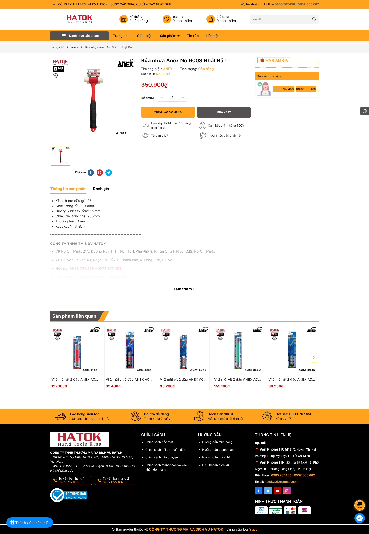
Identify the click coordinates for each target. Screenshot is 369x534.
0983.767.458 (284, 89)
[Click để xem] (93, 100)
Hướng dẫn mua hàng (217, 442)
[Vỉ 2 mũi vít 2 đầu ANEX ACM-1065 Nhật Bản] (130, 350)
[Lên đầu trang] (360, 494)
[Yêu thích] (177, 19)
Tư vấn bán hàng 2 (116, 480)
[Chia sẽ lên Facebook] (91, 172)
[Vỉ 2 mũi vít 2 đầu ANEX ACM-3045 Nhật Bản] (292, 350)
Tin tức (193, 36)
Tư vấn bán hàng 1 (72, 480)
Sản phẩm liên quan (74, 316)
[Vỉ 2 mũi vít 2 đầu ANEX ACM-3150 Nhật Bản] (238, 350)
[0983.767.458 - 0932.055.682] (291, 4)
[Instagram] (287, 490)
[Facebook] (258, 490)
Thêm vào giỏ (71, 381)
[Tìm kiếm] (314, 19)
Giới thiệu (145, 36)
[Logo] (79, 19)
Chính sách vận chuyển (161, 457)
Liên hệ (212, 36)
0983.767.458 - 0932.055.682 (293, 475)
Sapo (253, 529)
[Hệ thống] (133, 19)
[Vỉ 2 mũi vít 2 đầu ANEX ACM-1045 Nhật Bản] (184, 350)
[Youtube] (277, 490)
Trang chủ (121, 36)
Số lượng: (148, 97)
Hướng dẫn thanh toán (218, 449)
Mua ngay (224, 112)
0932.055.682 (306, 89)
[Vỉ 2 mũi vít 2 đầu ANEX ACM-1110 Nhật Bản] (75, 350)
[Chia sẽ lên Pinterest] (100, 172)
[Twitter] (268, 490)
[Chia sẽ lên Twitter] (108, 172)
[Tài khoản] (250, 4)
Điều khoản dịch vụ (215, 465)
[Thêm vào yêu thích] (132, 61)
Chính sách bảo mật (159, 442)
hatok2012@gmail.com (282, 481)
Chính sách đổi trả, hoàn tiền (165, 449)
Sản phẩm (168, 36)
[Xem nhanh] (88, 381)
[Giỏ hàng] (221, 19)
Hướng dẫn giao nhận (217, 457)
